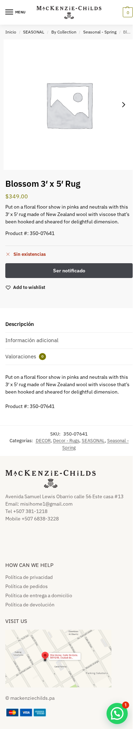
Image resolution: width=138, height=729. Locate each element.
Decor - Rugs (66, 441)
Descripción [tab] (19, 324)
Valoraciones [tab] (24, 356)
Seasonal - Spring (99, 32)
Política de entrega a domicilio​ (38, 595)
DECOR (43, 441)
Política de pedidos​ (26, 586)
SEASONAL (33, 32)
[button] (127, 12)
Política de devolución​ (29, 604)
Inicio (10, 32)
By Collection (63, 32)
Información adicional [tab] (31, 340)
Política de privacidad (29, 577)
